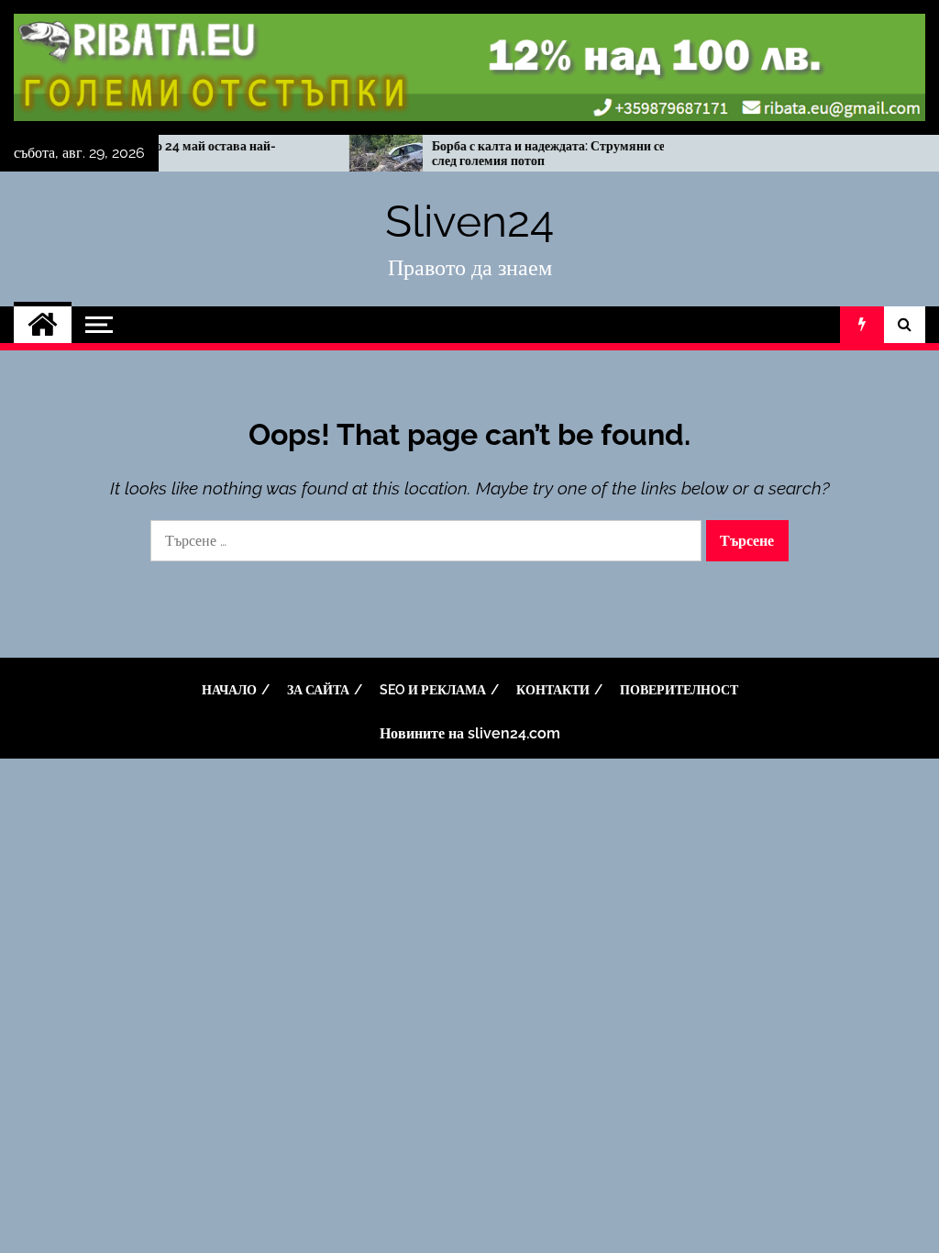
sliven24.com (514, 733)
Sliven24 (469, 221)
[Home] (43, 324)
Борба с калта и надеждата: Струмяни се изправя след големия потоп (551, 154)
